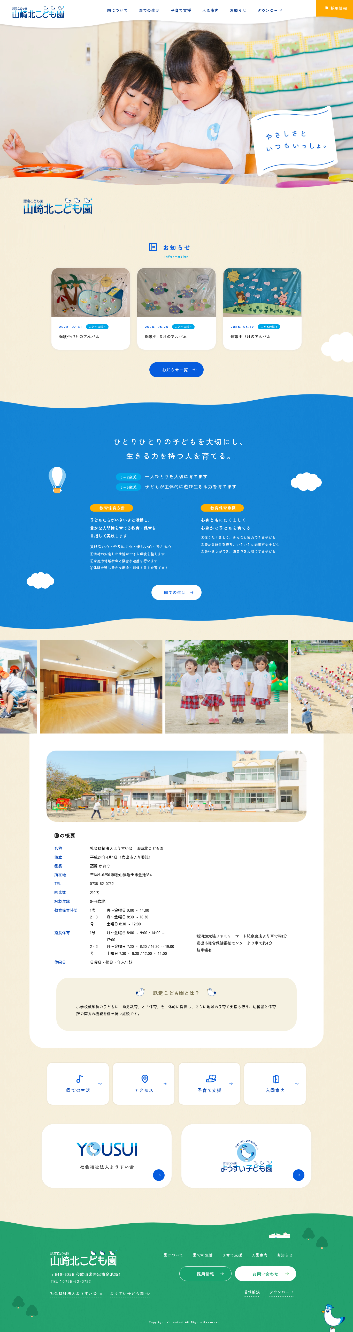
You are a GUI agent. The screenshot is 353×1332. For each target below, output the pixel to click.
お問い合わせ (265, 1274)
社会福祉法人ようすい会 (73, 1293)
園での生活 (149, 10)
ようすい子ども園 (127, 1293)
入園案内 (210, 10)
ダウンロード (269, 10)
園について (117, 10)
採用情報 (205, 1274)
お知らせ (238, 10)
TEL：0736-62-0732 (70, 1281)
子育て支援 (181, 10)
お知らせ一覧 (175, 369)
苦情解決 (252, 1291)
